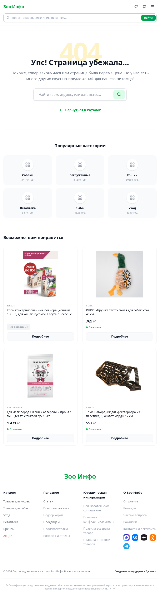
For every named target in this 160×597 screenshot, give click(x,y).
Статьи (48, 501)
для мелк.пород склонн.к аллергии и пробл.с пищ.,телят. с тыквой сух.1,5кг (39, 414)
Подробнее (40, 336)
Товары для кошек (16, 501)
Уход (6, 515)
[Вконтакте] (135, 537)
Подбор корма (53, 515)
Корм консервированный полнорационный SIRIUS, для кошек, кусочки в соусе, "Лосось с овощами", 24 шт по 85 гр (39, 314)
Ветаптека (10, 522)
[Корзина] (144, 6)
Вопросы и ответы (56, 536)
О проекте (130, 501)
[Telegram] (126, 546)
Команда (129, 508)
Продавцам (51, 522)
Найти (148, 17)
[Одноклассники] (153, 537)
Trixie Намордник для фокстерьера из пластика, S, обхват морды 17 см (113, 414)
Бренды (9, 529)
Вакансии (130, 522)
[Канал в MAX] (126, 537)
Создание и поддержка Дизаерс (136, 571)
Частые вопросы (135, 515)
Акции (7, 536)
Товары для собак (16, 508)
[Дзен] (144, 537)
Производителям (55, 529)
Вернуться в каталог (83, 110)
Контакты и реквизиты (139, 529)
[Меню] (152, 7)
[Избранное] (136, 6)
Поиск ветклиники (56, 508)
